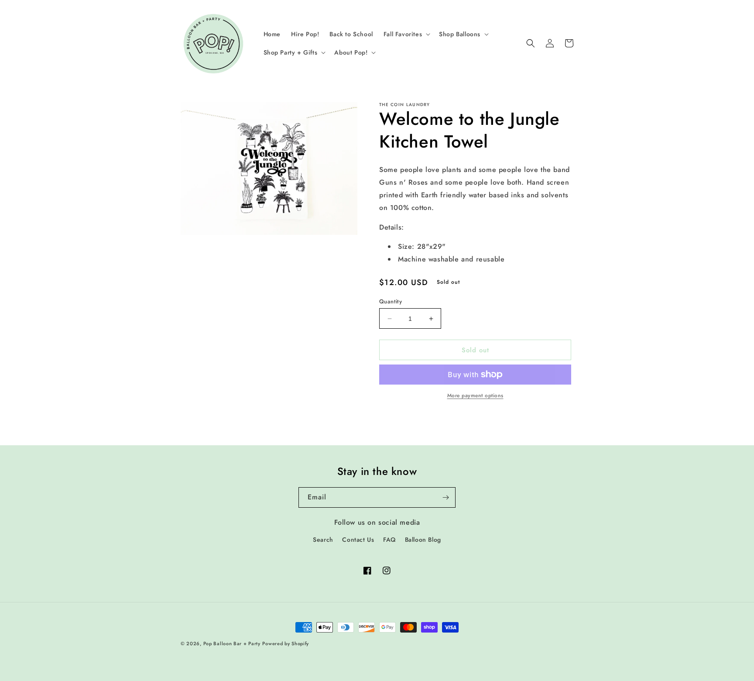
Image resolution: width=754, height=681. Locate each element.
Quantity (390, 301)
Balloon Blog (423, 539)
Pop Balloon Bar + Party (231, 643)
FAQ (389, 539)
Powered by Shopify (285, 643)
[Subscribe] (445, 497)
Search (323, 539)
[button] (406, 34)
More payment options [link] (475, 395)
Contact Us (358, 539)
